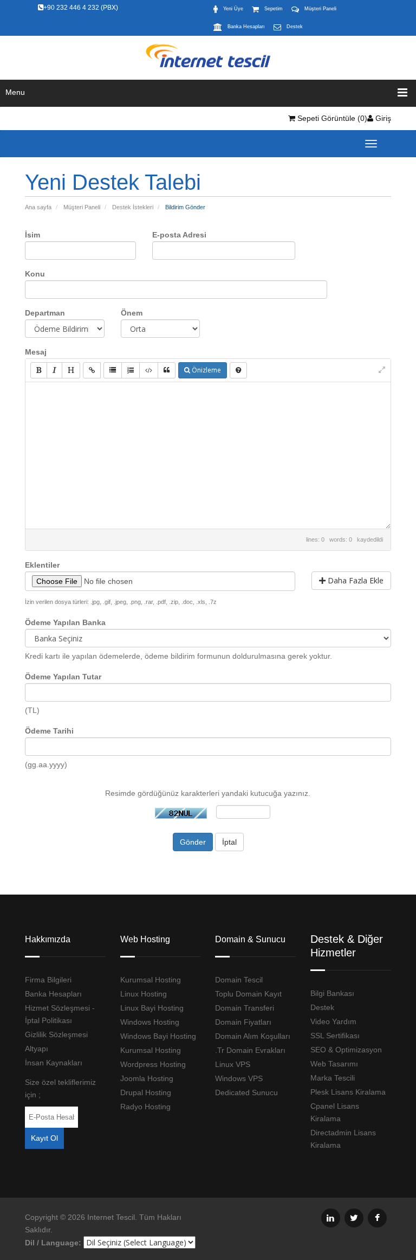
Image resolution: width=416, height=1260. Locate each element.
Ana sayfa (38, 207)
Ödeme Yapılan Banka (65, 622)
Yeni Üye (233, 8)
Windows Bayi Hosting (158, 1036)
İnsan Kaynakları (53, 1062)
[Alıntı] (167, 370)
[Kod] (148, 370)
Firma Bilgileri (48, 979)
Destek (295, 26)
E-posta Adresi (179, 234)
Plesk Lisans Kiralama (348, 1092)
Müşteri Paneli (320, 8)
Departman (45, 312)
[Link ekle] (92, 370)
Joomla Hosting (146, 1078)
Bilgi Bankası (332, 993)
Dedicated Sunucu (246, 1092)
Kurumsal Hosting (150, 979)
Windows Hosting (149, 1022)
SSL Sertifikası (335, 1035)
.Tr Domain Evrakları (250, 1050)
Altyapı (36, 1048)
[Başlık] (71, 370)
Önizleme (205, 370)
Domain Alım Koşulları (252, 1036)
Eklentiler (42, 565)
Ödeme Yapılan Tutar (63, 676)
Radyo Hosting (145, 1106)
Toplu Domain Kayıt (248, 993)
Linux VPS (232, 1064)
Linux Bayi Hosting (152, 1008)
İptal (229, 842)
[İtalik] (54, 370)
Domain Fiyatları (243, 1022)
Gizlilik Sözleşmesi (56, 1034)
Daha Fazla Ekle (355, 580)
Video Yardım (333, 1021)
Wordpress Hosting (153, 1064)
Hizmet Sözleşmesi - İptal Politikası (60, 1014)
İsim (32, 234)
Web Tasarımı (334, 1063)
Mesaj (36, 352)
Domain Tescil (239, 979)
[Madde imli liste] (112, 370)
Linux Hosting (143, 993)
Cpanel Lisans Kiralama (334, 1112)
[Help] (238, 370)
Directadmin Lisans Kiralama (343, 1138)
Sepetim (273, 8)
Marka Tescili (332, 1077)
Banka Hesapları (246, 26)
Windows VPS (239, 1078)
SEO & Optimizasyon (346, 1049)
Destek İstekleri (132, 207)
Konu (35, 273)
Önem (131, 312)
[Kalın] (38, 370)
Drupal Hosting (145, 1092)
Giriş (382, 118)
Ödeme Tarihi (49, 731)
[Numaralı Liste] (130, 370)
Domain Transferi (244, 1008)
